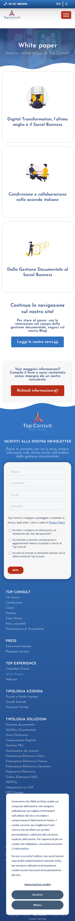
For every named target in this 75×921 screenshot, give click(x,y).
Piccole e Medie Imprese (22, 696)
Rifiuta (37, 905)
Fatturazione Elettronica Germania (28, 766)
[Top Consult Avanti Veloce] (13, 15)
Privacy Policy (57, 914)
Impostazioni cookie (38, 884)
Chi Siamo (12, 597)
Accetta (37, 894)
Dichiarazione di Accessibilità (25, 629)
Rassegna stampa (17, 651)
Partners (11, 613)
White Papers (14, 674)
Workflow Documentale (21, 729)
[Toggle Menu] (66, 15)
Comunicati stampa (18, 646)
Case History (14, 618)
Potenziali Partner (17, 707)
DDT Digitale (14, 792)
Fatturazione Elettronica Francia (26, 761)
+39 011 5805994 (17, 4)
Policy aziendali (16, 623)
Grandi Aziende (16, 702)
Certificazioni (14, 602)
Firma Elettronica (17, 735)
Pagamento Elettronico (21, 771)
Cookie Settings (37, 919)
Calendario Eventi (17, 668)
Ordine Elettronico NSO (22, 777)
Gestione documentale (20, 724)
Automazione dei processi (22, 750)
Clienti (10, 608)
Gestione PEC (15, 745)
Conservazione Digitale (21, 740)
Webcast (11, 679)
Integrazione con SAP (19, 787)
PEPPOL (12, 782)
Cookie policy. (20, 848)
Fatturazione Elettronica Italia (25, 756)
